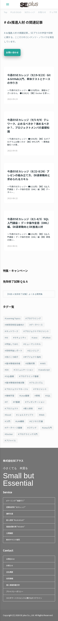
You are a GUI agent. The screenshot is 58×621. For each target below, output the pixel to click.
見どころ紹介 (12, 356)
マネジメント (41, 389)
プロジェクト (12, 408)
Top (5, 12)
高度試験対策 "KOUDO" (15, 526)
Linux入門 (47, 427)
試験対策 (31, 363)
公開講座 (9, 533)
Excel (8, 414)
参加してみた (12, 344)
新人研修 (29, 408)
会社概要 (9, 572)
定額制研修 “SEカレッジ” (15, 507)
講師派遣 (9, 513)
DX (7, 369)
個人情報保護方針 (13, 585)
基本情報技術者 (13, 363)
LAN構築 (20, 421)
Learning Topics (13, 318)
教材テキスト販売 (13, 539)
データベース (37, 324)
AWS (43, 363)
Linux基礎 (25, 395)
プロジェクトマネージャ (17, 389)
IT (7, 401)
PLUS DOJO (16, 12)
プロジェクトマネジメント (37, 331)
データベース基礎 (14, 427)
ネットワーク (12, 331)
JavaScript (45, 369)
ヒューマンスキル (33, 344)
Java (35, 337)
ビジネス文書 (37, 421)
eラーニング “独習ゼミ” (15, 500)
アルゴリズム (37, 382)
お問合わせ (10, 559)
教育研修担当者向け (15, 324)
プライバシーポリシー (14, 591)
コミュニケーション (24, 369)
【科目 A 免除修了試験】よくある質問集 (24, 294)
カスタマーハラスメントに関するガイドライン (24, 598)
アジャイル (11, 440)
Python (47, 337)
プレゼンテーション (35, 401)
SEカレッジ (30, 12)
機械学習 (10, 395)
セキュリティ (20, 337)
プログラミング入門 (28, 434)
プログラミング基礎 (29, 376)
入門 (8, 421)
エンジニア (34, 350)
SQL (48, 395)
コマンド (33, 427)
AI (7, 337)
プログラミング (34, 318)
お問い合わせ (12, 52)
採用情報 (9, 578)
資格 (38, 395)
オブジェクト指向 (33, 356)
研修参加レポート (14, 350)
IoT (40, 408)
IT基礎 (17, 401)
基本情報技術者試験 (15, 382)
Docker (9, 434)
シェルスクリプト (25, 414)
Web (42, 414)
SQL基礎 (10, 376)
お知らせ (42, 12)
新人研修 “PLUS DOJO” (15, 520)
